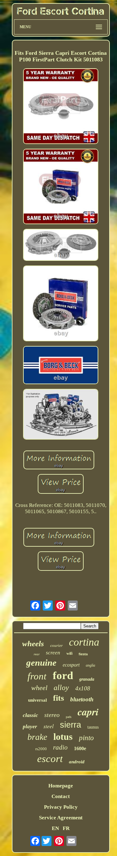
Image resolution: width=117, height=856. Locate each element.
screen (53, 653)
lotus (63, 736)
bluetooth (82, 699)
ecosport (71, 665)
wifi (69, 653)
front (36, 676)
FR (66, 828)
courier (56, 645)
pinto (86, 738)
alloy (61, 687)
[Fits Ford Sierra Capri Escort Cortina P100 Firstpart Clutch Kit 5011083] (61, 107)
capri (88, 711)
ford (63, 675)
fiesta (83, 654)
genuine (41, 662)
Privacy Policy (61, 807)
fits (58, 698)
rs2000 (41, 748)
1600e (80, 748)
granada (86, 679)
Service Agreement (61, 818)
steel (48, 726)
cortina (84, 642)
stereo (52, 714)
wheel (39, 688)
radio (60, 747)
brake (37, 737)
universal (37, 700)
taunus (93, 727)
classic (30, 715)
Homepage (60, 786)
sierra (70, 725)
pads (68, 717)
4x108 (82, 688)
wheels (33, 643)
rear (37, 654)
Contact (60, 796)
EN (55, 828)
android (77, 761)
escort (50, 758)
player (30, 727)
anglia (90, 665)
